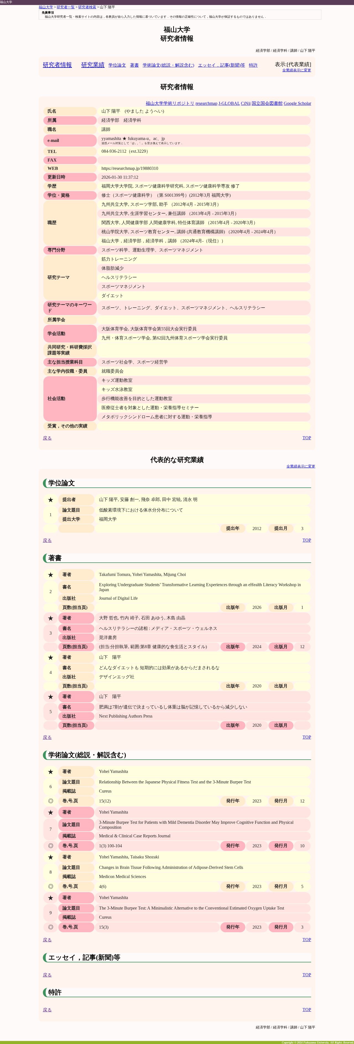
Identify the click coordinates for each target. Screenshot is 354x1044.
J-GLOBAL (229, 103)
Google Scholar (297, 103)
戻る (47, 438)
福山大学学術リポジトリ (170, 103)
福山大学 (6, 2)
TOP (307, 437)
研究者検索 (87, 7)
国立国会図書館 (267, 103)
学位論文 (117, 65)
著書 (134, 65)
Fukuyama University (316, 1042)
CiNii (246, 103)
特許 (253, 65)
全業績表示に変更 (296, 70)
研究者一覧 (66, 7)
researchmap (206, 103)
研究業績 (93, 64)
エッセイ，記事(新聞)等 (221, 65)
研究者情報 (57, 64)
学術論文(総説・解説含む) (168, 65)
